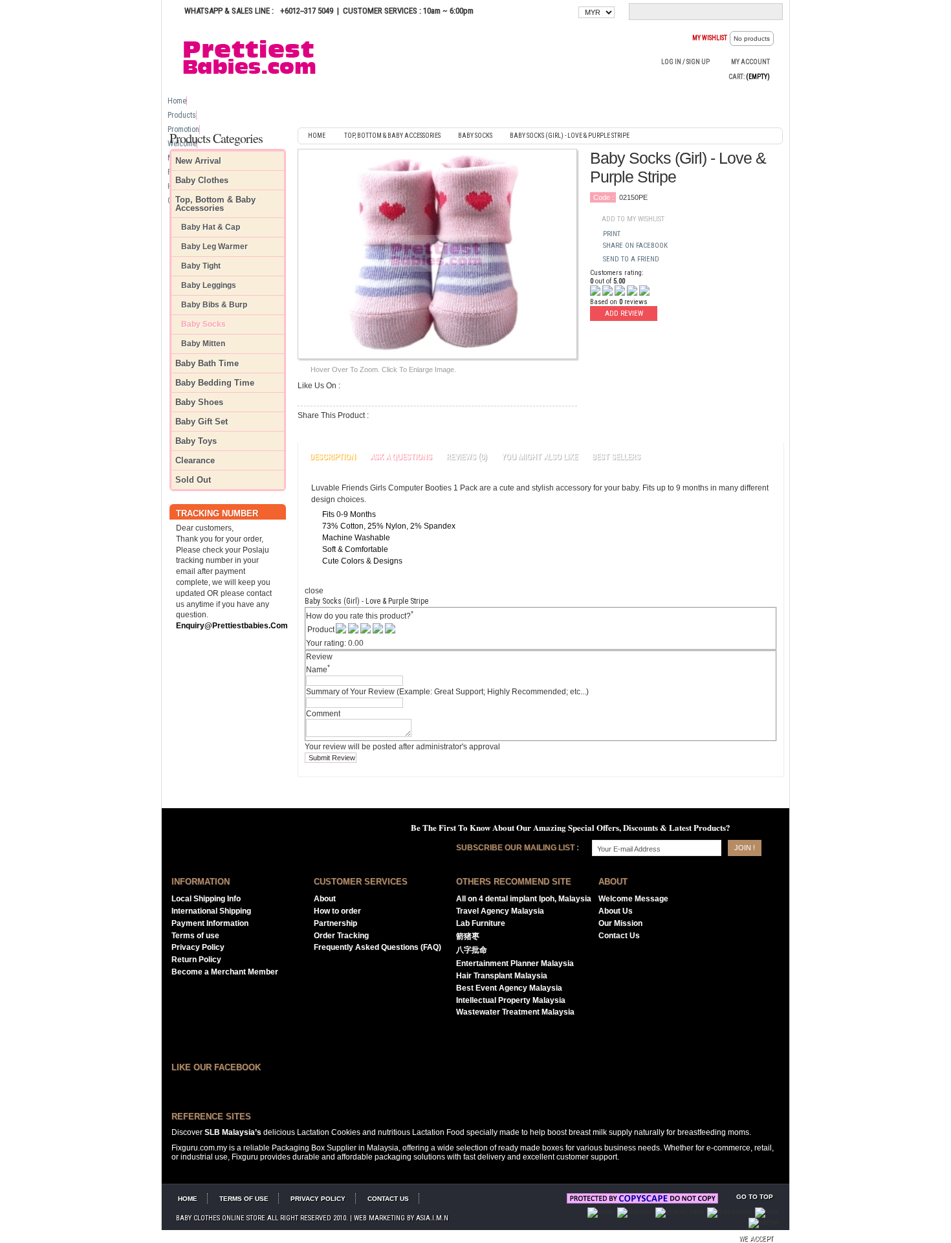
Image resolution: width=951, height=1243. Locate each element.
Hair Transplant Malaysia (501, 975)
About (325, 898)
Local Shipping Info (206, 898)
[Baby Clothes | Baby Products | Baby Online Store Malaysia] (255, 56)
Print (611, 234)
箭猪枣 (467, 936)
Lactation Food (438, 1132)
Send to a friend (631, 259)
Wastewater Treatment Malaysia (515, 1012)
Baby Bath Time (207, 363)
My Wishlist (709, 37)
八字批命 (471, 949)
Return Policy (196, 959)
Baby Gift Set (201, 421)
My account (750, 61)
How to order (337, 911)
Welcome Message (633, 898)
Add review (624, 313)
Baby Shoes (199, 402)
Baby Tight (201, 266)
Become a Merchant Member (224, 971)
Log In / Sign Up (685, 61)
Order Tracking (341, 935)
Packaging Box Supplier (314, 1147)
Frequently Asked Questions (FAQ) (377, 947)
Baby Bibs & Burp (214, 305)
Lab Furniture (480, 923)
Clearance (195, 460)
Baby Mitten (203, 344)
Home (177, 100)
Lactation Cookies (328, 1132)
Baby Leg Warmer (214, 247)
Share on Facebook (635, 245)
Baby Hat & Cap (210, 227)
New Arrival (198, 161)
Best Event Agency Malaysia (509, 988)
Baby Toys (196, 441)
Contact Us (619, 935)
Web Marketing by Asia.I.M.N (401, 1218)
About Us (615, 911)
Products (182, 115)
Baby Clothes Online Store (220, 1218)
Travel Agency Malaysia (500, 911)
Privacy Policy (197, 947)
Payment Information (209, 923)
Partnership (335, 923)
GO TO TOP (754, 1196)
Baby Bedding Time (214, 383)
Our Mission (620, 923)
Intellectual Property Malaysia (510, 1000)
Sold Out (193, 480)
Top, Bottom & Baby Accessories (215, 204)
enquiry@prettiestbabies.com (232, 625)
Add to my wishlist (633, 219)
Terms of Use (243, 1198)
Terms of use (195, 935)
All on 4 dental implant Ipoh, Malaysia (523, 898)
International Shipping (211, 911)
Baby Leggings (208, 285)
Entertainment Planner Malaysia (515, 963)
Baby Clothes (201, 180)
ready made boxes (530, 1147)
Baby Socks (203, 324)
